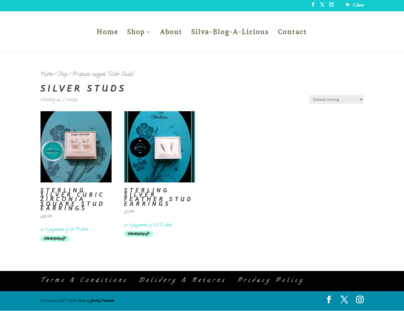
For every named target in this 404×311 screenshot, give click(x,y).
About (171, 33)
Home (107, 33)
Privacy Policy (271, 280)
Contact (292, 33)
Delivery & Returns (182, 280)
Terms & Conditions (84, 280)
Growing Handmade (102, 300)
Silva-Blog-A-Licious (230, 33)
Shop (136, 33)
